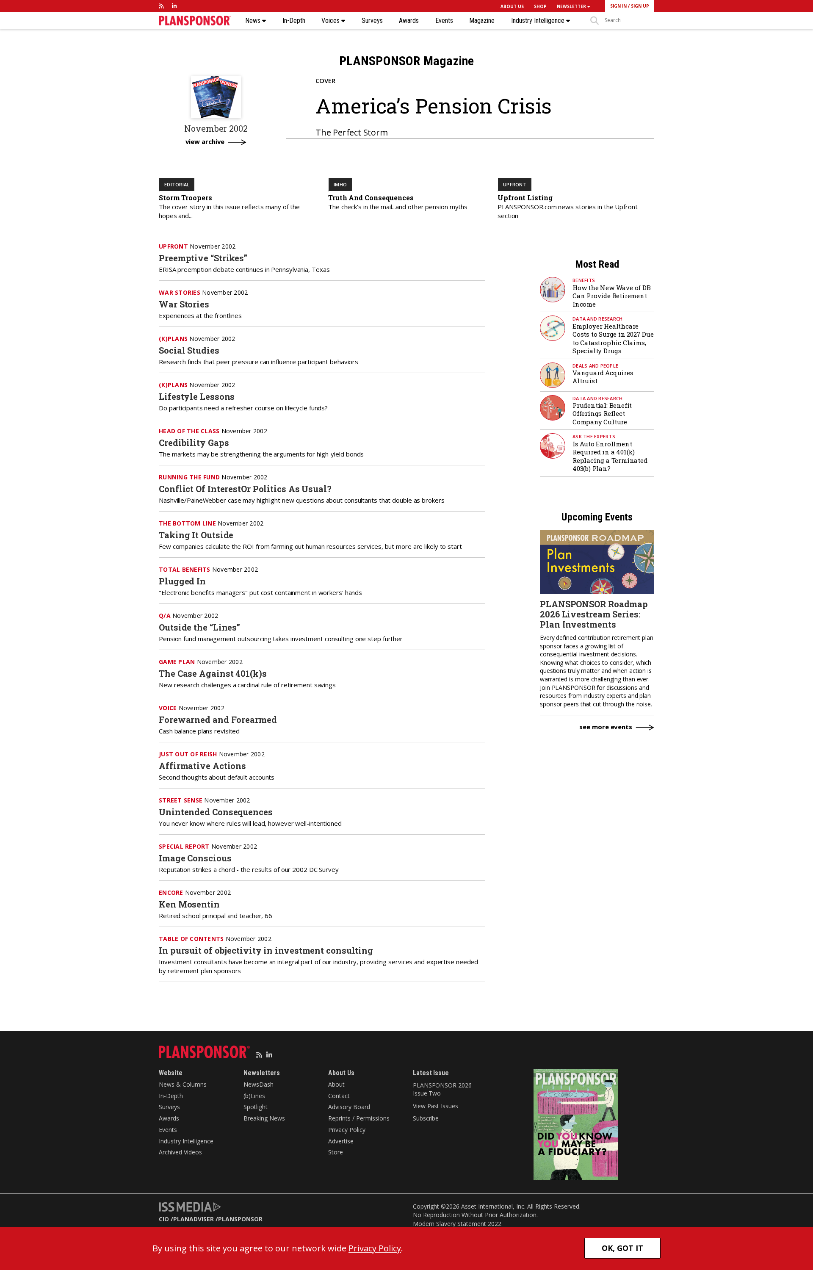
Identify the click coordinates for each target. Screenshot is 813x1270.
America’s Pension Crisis (433, 105)
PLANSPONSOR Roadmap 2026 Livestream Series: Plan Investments (594, 614)
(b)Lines (254, 1096)
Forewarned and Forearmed (218, 719)
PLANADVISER (193, 1219)
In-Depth (293, 20)
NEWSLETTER (572, 6)
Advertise (341, 1141)
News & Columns (183, 1084)
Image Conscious (195, 857)
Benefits (583, 280)
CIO (164, 1219)
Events (444, 20)
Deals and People (595, 365)
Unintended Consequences (216, 811)
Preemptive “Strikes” (203, 257)
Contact (339, 1096)
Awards (409, 20)
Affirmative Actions (202, 765)
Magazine (482, 20)
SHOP (540, 6)
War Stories (184, 304)
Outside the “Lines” (199, 627)
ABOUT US (512, 6)
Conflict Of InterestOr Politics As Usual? (245, 488)
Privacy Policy (346, 1130)
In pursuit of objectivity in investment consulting (266, 950)
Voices (331, 20)
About (336, 1084)
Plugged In (182, 581)
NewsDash (258, 1084)
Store (335, 1152)
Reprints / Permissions (359, 1118)
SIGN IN (618, 6)
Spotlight (255, 1107)
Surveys (372, 20)
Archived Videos (180, 1152)
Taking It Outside (196, 534)
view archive (205, 141)
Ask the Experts (593, 436)
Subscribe (426, 1118)
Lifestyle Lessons (197, 396)
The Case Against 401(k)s (213, 673)
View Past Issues (435, 1106)
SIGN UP (640, 6)
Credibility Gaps (194, 442)
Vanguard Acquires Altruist (602, 376)
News (253, 20)
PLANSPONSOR (240, 1219)
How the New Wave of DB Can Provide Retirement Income (611, 295)
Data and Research (597, 318)
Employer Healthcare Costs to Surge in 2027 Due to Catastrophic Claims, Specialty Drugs (613, 338)
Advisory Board (349, 1107)
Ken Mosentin (189, 904)
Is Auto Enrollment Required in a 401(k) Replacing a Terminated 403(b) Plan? (609, 456)
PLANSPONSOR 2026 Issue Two (442, 1089)
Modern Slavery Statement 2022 (457, 1224)
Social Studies (189, 350)
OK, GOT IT (622, 1248)
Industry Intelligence (538, 20)
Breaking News (264, 1118)
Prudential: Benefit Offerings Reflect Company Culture (602, 413)
